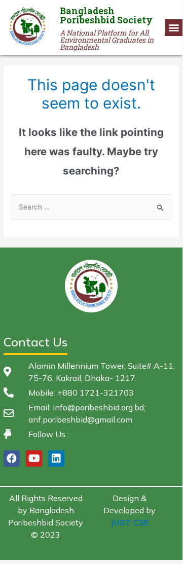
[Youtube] (34, 458)
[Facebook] (12, 458)
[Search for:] (91, 207)
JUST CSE (130, 522)
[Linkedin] (56, 458)
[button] (173, 27)
